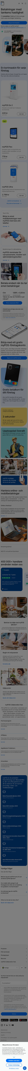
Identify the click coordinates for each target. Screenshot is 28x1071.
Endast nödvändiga (14, 1065)
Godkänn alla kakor (14, 1060)
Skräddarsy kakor (14, 1068)
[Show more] (14, 1057)
